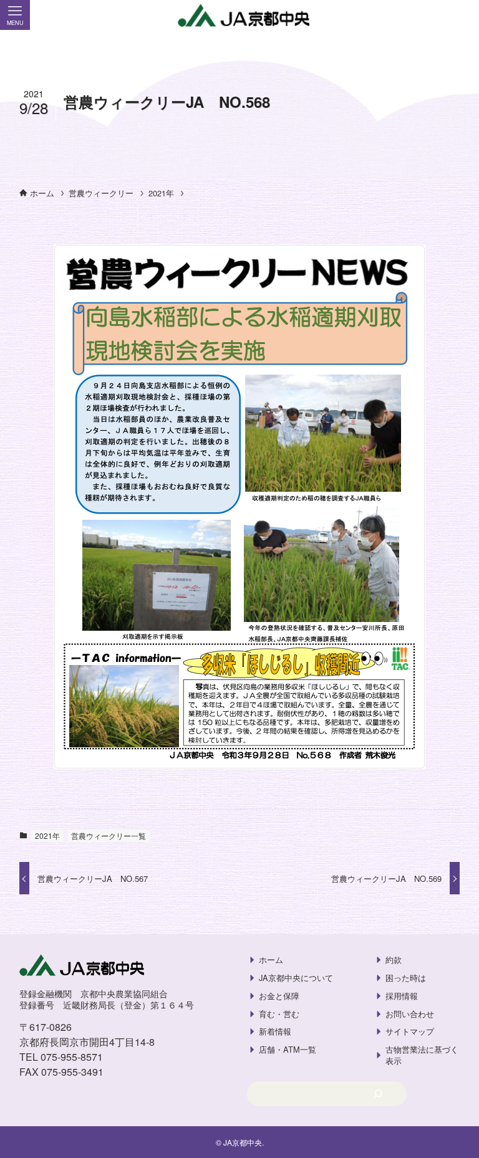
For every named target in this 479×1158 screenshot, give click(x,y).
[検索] (378, 1093)
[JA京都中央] (239, 16)
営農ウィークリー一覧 (108, 835)
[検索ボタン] (464, 15)
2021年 (47, 835)
